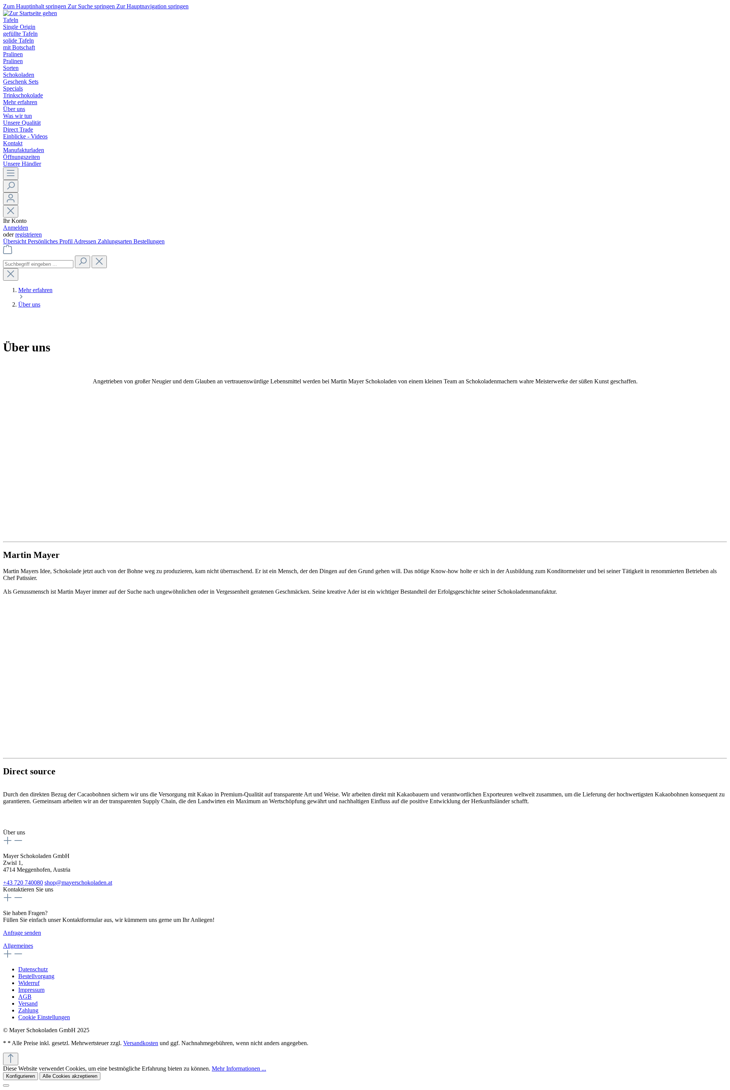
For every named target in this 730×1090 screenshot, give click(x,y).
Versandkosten (140, 1043)
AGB (25, 996)
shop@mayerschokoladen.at (78, 882)
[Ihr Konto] (10, 198)
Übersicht (15, 241)
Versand (28, 1003)
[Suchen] (10, 186)
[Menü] (10, 173)
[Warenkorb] (7, 252)
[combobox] (38, 264)
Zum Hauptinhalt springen (35, 6)
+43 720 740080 (23, 882)
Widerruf (29, 983)
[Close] (6, 1085)
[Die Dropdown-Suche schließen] (99, 262)
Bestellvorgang (36, 976)
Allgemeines (18, 945)
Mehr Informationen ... (239, 1068)
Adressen (86, 241)
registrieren (28, 234)
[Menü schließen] (10, 211)
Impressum (31, 990)
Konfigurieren (20, 1076)
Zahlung (28, 1010)
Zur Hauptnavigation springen (152, 6)
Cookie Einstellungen (44, 1017)
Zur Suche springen (92, 6)
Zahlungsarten (115, 241)
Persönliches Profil (51, 241)
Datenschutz (33, 969)
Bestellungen (149, 241)
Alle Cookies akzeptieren (70, 1076)
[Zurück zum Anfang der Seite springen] (10, 1059)
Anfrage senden (22, 933)
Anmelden (15, 227)
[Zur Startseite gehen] (30, 13)
